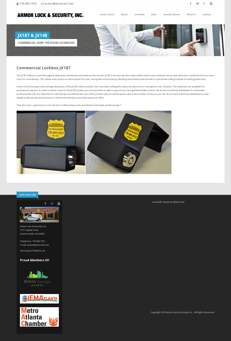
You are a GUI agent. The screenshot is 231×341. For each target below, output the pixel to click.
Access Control (107, 14)
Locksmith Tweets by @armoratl (168, 201)
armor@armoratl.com (58, 3)
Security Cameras (171, 14)
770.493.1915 (28, 3)
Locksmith (139, 14)
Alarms (124, 14)
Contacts (206, 14)
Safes (154, 14)
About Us (191, 14)
